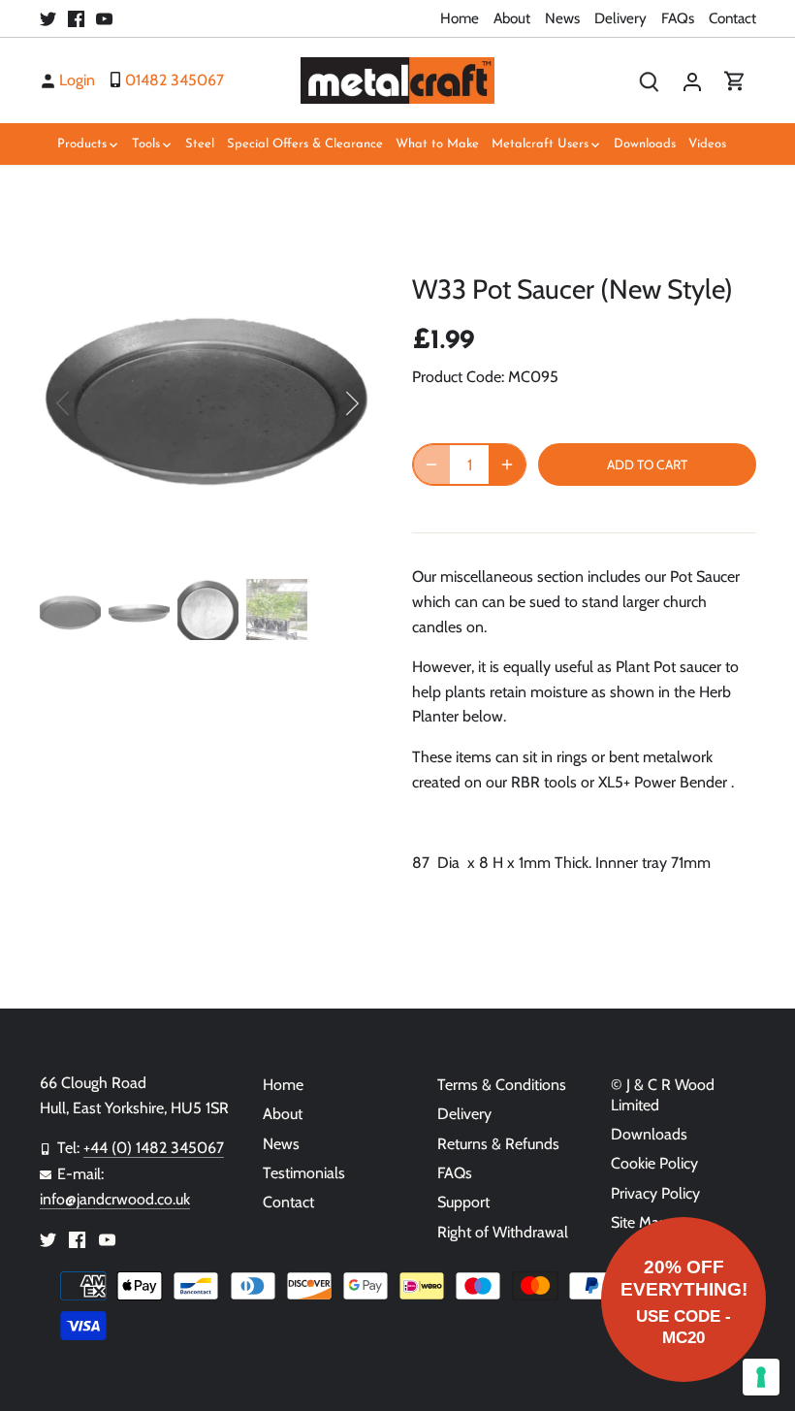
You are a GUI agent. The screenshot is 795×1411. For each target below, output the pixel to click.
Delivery (620, 18)
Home (459, 18)
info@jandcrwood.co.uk (115, 1199)
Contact (732, 18)
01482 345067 (174, 80)
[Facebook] (76, 18)
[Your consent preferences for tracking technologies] (761, 1377)
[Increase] (507, 464)
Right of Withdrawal (502, 1232)
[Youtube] (104, 18)
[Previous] (88, 403)
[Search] (649, 80)
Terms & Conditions (501, 1084)
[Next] (326, 403)
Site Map (639, 1222)
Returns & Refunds (498, 1144)
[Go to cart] (735, 80)
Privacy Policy (655, 1193)
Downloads (649, 1134)
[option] (208, 403)
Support (463, 1202)
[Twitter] (48, 18)
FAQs (677, 18)
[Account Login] (692, 80)
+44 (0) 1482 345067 (153, 1147)
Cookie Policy (654, 1163)
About (511, 18)
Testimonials (304, 1173)
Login (77, 80)
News (562, 18)
